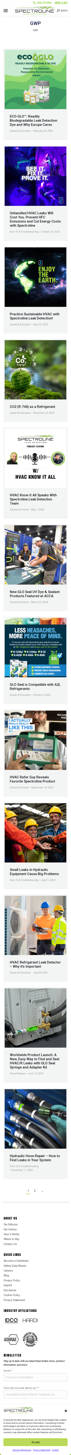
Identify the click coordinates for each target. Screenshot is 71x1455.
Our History (10, 1229)
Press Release (17, 1073)
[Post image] (35, 79)
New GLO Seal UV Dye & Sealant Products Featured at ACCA (35, 594)
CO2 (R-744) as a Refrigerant (32, 407)
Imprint (55, 1450)
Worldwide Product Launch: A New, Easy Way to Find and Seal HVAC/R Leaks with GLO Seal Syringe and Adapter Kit (34, 1061)
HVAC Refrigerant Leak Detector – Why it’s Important (35, 964)
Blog (6, 1275)
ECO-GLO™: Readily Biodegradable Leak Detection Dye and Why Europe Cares (33, 120)
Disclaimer (10, 1290)
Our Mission (11, 1224)
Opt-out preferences (21, 1450)
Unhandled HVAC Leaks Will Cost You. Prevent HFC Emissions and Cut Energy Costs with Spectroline (35, 219)
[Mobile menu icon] (5, 10)
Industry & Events (19, 509)
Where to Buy (61, 2)
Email (8, 1370)
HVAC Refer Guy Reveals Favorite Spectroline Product (32, 779)
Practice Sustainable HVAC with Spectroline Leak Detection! (34, 316)
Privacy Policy (12, 1280)
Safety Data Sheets (15, 1265)
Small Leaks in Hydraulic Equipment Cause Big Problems (34, 872)
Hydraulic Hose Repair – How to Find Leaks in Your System (35, 1158)
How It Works (12, 1234)
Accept (35, 1442)
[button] (66, 1411)
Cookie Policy (12, 1295)
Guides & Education (20, 130)
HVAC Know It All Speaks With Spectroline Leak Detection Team (33, 499)
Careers (8, 1270)
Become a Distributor (16, 1260)
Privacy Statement (41, 1450)
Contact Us (10, 1244)
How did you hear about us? (21, 1388)
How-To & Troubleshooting (24, 231)
